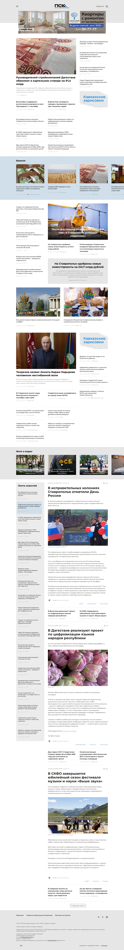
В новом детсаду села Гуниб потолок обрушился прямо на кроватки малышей (30, 188)
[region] (30, 614)
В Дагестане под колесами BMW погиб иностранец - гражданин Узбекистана (28, 258)
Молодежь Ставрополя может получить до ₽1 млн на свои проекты (94, 381)
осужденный (91, 603)
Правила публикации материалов (39, 915)
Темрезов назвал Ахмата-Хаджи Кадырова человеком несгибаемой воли (45, 373)
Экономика (62, 192)
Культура (62, 618)
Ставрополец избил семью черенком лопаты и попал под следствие (27, 425)
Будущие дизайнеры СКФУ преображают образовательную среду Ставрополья (60, 134)
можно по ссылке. (69, 731)
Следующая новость (78, 905)
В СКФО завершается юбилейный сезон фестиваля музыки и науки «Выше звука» (29, 134)
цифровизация (80, 744)
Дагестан (93, 744)
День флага (104, 603)
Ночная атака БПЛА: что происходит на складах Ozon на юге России (30, 411)
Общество (23, 95)
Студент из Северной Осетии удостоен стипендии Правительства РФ (30, 209)
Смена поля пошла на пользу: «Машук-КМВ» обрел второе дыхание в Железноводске (59, 412)
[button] (19, 302)
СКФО (87, 881)
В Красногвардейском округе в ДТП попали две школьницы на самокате (30, 437)
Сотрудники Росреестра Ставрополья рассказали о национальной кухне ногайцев (35, 321)
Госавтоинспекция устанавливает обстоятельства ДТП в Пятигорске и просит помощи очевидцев (62, 147)
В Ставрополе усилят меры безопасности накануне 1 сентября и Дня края (28, 395)
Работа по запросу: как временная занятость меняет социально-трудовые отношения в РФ (61, 425)
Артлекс (104, 945)
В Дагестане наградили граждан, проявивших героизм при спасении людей (61, 104)
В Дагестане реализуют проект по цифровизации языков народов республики (61, 121)
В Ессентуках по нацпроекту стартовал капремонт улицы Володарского (86, 321)
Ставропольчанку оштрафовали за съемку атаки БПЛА (62, 394)
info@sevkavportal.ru (27, 937)
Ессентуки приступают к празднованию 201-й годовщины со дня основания (29, 234)
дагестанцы (104, 744)
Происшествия (34, 194)
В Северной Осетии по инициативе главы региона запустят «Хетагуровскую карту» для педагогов (93, 55)
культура (96, 881)
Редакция (20, 915)
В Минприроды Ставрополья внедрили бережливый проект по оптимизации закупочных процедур (93, 248)
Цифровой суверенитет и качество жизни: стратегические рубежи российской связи (93, 369)
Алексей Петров (63, 600)
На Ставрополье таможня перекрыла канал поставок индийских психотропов (90, 188)
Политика (31, 386)
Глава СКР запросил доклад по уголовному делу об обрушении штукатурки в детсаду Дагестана (28, 222)
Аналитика (94, 374)
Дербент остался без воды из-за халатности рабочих (92, 357)
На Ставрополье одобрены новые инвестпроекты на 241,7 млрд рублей (61, 247)
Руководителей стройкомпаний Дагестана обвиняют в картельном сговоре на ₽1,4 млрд (45, 81)
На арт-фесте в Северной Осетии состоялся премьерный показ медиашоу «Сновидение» (92, 69)
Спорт (61, 417)
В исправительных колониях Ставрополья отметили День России (30, 120)
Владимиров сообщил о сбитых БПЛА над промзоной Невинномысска (92, 393)
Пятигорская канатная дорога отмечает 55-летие (27, 246)
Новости (100, 6)
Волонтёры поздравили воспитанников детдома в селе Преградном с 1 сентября (29, 104)
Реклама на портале (62, 915)
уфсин (81, 603)
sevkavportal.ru (52, 940)
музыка (105, 881)
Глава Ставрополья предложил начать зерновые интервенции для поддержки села (93, 82)
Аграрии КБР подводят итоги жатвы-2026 (59, 188)
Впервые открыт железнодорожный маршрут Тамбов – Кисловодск (94, 42)
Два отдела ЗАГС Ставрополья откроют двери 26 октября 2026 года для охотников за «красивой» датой (30, 147)
